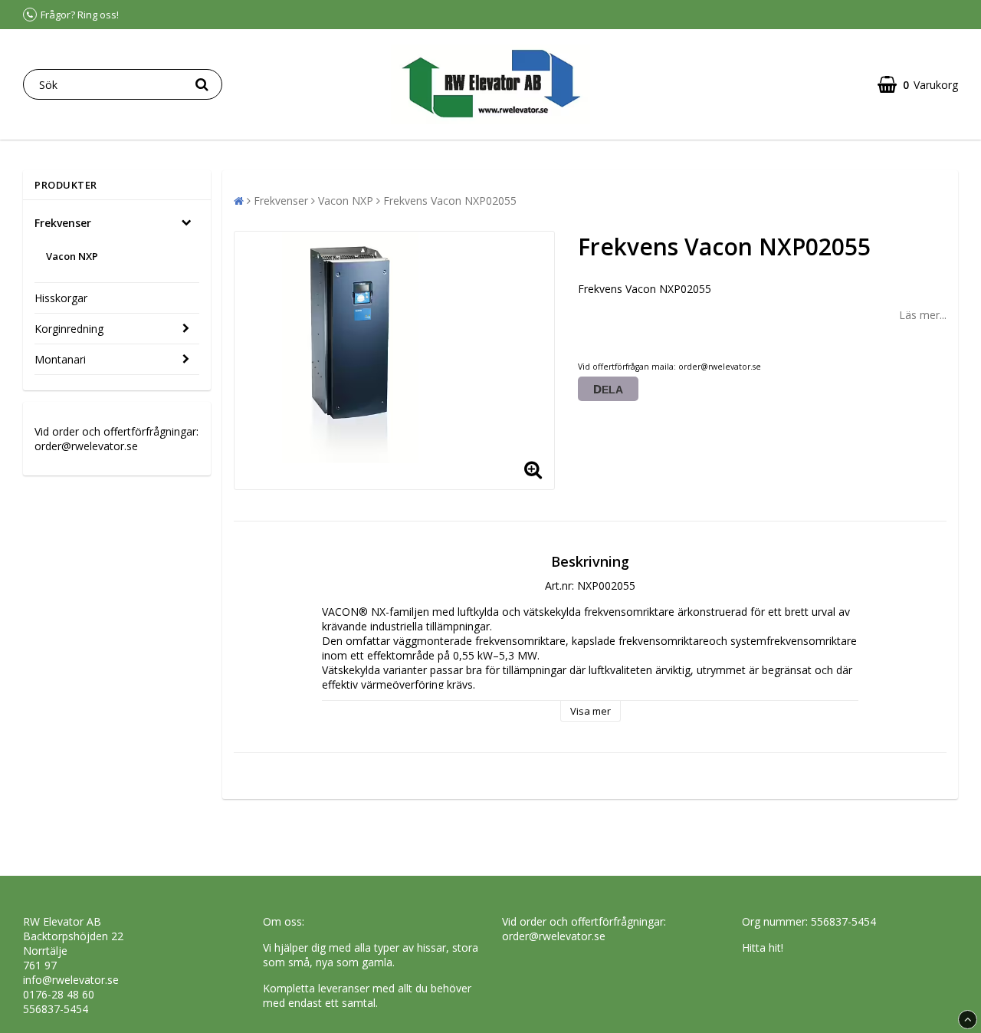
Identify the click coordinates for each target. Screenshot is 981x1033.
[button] (918, 84)
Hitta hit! (762, 947)
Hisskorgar (60, 298)
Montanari (60, 359)
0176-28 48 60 (58, 994)
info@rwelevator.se (71, 979)
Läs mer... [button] (923, 315)
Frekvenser (62, 222)
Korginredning (68, 328)
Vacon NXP (72, 256)
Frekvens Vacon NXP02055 (450, 200)
